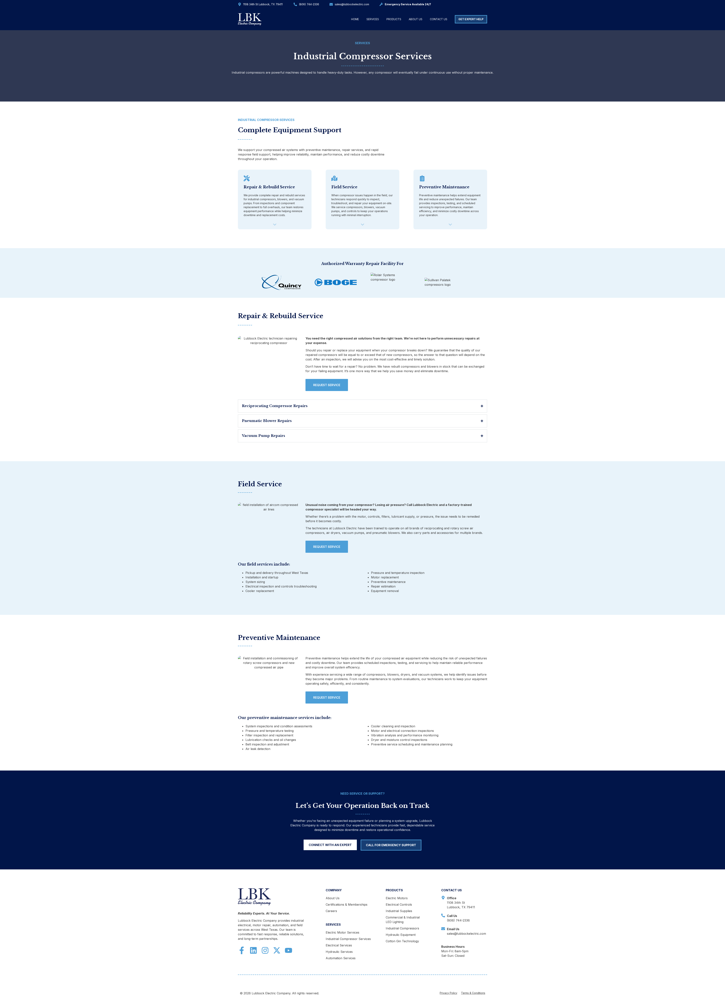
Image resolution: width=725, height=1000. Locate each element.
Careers (331, 911)
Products (393, 19)
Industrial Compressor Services (348, 939)
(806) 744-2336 (309, 4)
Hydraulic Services (339, 952)
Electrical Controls (399, 904)
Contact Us (438, 19)
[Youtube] (288, 950)
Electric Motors (397, 898)
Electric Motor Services (342, 932)
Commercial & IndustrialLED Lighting (403, 919)
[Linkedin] (253, 950)
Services (372, 19)
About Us (415, 19)
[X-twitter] (277, 950)
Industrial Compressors (402, 928)
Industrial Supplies (399, 911)
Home (355, 19)
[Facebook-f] (241, 950)
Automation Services (341, 958)
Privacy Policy (448, 993)
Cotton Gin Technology (402, 941)
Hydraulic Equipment (401, 935)
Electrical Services (339, 945)
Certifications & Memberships (346, 904)
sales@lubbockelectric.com (352, 4)
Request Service (326, 385)
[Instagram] (265, 950)
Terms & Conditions (473, 993)
